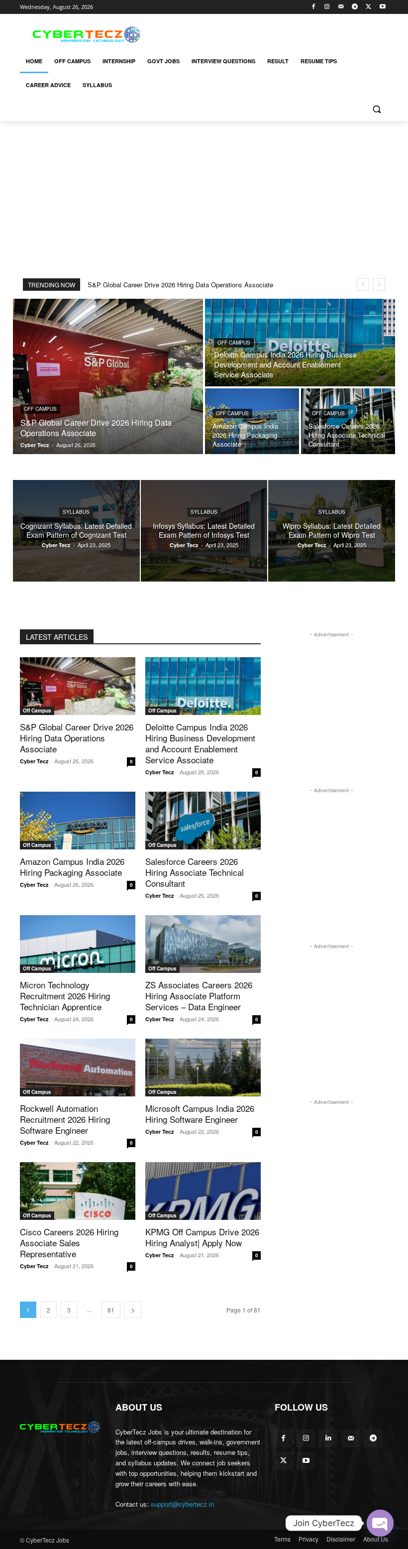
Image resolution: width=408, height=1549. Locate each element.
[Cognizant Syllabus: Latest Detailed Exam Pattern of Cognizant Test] (76, 531)
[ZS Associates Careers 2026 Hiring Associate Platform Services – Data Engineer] (203, 944)
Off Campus (40, 408)
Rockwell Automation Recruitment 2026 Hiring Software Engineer (65, 1119)
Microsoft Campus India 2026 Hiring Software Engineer (199, 1113)
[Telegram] (355, 7)
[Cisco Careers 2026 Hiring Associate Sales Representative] (77, 1191)
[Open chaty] (380, 1523)
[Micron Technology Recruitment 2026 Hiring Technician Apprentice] (77, 944)
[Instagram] (327, 7)
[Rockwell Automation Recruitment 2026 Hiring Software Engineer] (77, 1067)
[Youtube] (382, 7)
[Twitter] (368, 7)
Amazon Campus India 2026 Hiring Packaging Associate (72, 866)
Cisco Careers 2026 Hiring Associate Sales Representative (69, 1242)
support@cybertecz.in (182, 1504)
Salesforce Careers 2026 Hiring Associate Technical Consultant (194, 872)
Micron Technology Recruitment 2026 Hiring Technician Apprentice (65, 995)
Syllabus (76, 511)
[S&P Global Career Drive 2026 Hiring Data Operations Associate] (108, 376)
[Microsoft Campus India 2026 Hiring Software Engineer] (203, 1067)
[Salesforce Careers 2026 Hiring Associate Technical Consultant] (348, 421)
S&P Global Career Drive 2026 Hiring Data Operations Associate (180, 284)
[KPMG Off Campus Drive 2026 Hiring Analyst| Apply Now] (203, 1191)
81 (110, 1310)
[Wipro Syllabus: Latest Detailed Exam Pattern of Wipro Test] (331, 531)
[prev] (363, 284)
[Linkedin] (328, 1438)
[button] (376, 109)
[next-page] (132, 1310)
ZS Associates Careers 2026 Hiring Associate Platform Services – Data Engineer (198, 995)
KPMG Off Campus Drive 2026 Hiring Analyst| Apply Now (202, 1237)
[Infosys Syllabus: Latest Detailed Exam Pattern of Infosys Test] (204, 531)
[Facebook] (313, 7)
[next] (379, 284)
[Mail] (341, 7)
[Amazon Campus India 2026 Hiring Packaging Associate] (252, 421)
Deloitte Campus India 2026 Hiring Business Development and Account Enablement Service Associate (200, 743)
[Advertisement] (271, 33)
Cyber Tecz (34, 761)
